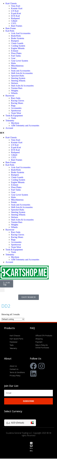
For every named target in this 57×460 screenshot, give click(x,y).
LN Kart (15, 11)
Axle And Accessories (20, 33)
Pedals (14, 68)
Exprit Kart (16, 13)
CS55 (13, 23)
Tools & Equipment (14, 115)
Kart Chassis (11, 3)
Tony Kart (15, 6)
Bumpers (15, 41)
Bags (13, 105)
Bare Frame (11, 28)
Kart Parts (10, 31)
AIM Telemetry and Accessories (25, 125)
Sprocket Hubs (17, 75)
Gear (13, 58)
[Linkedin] (33, 373)
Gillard (14, 21)
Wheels (14, 93)
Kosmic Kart (16, 8)
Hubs (13, 63)
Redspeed (15, 18)
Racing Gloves (17, 100)
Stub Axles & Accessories (22, 85)
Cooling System (18, 46)
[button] (28, 133)
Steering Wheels (18, 80)
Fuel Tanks (16, 56)
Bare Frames (16, 26)
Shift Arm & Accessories (22, 73)
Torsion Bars (16, 88)
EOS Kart (15, 16)
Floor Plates (16, 53)
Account (9, 128)
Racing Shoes (17, 103)
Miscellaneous (17, 66)
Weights (14, 90)
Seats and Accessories (20, 71)
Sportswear (16, 110)
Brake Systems (17, 38)
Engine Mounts (17, 48)
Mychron (15, 123)
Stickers (14, 83)
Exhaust (14, 51)
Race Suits (15, 98)
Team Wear (16, 113)
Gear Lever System (19, 61)
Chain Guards (17, 43)
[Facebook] (33, 366)
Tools (13, 118)
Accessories (16, 108)
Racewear (10, 95)
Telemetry (10, 120)
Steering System (18, 78)
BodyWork (16, 36)
